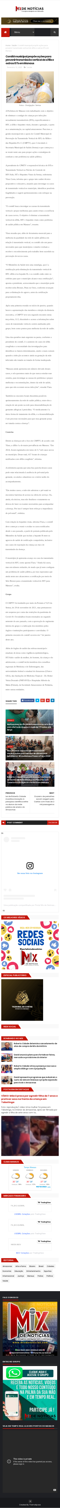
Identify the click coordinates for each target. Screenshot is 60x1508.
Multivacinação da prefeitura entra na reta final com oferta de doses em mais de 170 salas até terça (30, 727)
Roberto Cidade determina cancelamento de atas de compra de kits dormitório (35, 1045)
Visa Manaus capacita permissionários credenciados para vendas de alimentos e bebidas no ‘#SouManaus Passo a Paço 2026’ (29, 753)
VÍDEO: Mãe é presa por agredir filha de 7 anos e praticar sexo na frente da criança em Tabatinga (29, 1099)
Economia (7, 1271)
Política (50, 1276)
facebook (53, 822)
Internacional (8, 1276)
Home (8, 45)
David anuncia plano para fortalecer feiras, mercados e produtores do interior (34, 1056)
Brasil (41, 1266)
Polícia (40, 1276)
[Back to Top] (30, 1501)
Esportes (47, 1271)
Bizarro (32, 1266)
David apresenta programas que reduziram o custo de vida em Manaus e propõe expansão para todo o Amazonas (35, 1080)
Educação (19, 1271)
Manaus (11, 720)
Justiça (21, 1276)
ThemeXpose (35, 1505)
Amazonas (7, 1266)
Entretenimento (33, 1271)
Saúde (14, 45)
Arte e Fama (20, 1266)
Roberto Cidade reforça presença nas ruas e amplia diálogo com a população (35, 1067)
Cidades (50, 1266)
